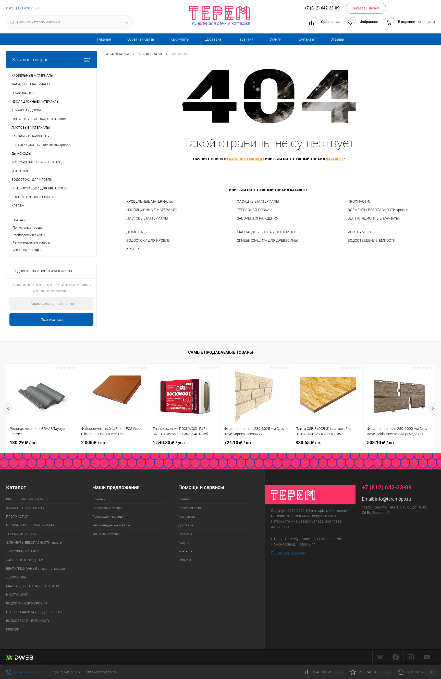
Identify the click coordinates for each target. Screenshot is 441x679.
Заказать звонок (366, 8)
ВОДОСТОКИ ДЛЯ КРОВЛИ (148, 240)
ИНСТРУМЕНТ (359, 232)
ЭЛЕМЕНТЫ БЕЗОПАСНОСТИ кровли (378, 210)
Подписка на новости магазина (42, 270)
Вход (10, 8)
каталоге (335, 159)
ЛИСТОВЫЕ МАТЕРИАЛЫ (147, 218)
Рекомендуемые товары (31, 242)
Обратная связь (140, 39)
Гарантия (245, 39)
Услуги (275, 39)
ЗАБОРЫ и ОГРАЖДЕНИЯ (257, 218)
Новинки (19, 220)
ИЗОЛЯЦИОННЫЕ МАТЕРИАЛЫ (152, 210)
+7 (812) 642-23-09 (65, 672)
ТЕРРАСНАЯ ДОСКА (253, 210)
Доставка (213, 39)
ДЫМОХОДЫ (137, 232)
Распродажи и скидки (29, 235)
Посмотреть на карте (288, 553)
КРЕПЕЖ (133, 249)
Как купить (179, 39)
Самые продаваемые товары (220, 352)
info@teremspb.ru (393, 499)
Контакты (306, 39)
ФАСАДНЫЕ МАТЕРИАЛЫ (258, 201)
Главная (104, 39)
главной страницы (245, 159)
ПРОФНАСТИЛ (360, 201)
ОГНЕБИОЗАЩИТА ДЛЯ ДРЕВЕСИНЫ (267, 240)
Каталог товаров (30, 59)
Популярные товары (28, 227)
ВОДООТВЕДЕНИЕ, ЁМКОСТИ (372, 240)
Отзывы (337, 39)
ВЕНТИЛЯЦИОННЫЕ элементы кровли (373, 221)
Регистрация (29, 8)
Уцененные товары (27, 250)
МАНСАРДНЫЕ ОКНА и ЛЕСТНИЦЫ (266, 232)
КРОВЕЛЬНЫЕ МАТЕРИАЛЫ (149, 201)
